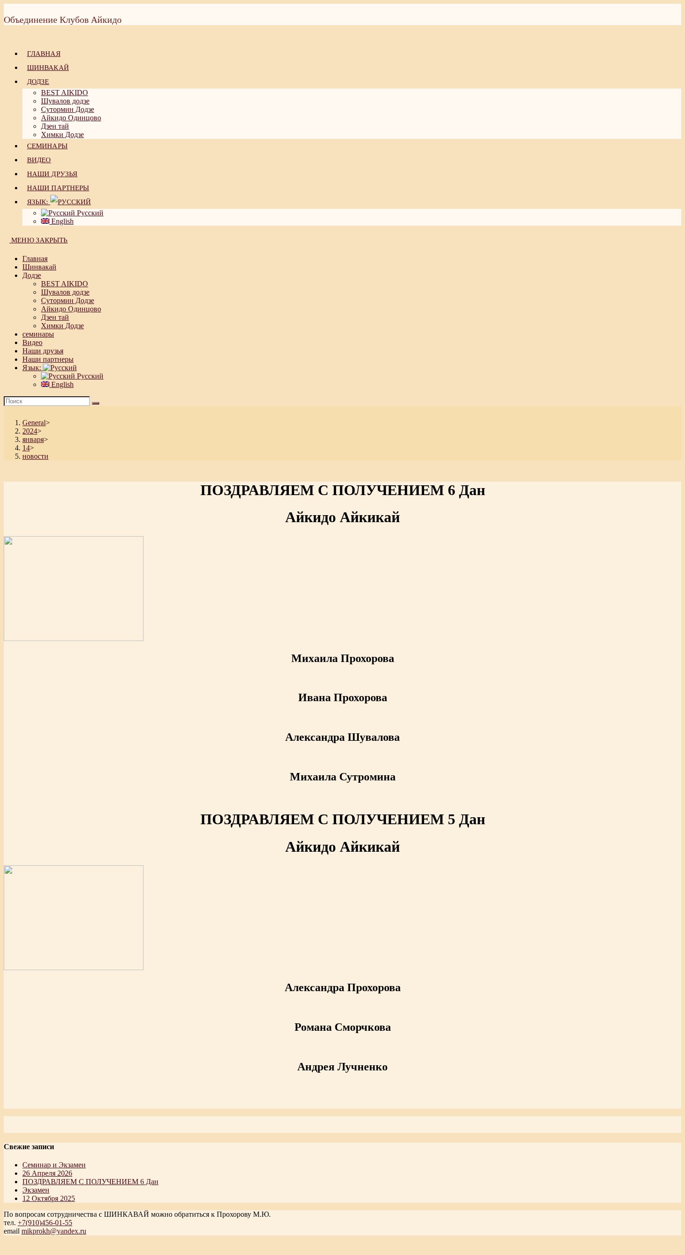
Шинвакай (39, 267)
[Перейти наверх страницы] (6, 1247)
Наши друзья (42, 351)
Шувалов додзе (65, 292)
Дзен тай (55, 317)
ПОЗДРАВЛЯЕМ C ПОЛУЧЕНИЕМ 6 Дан (90, 1182)
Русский (89, 376)
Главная (35, 258)
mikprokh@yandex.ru (53, 1231)
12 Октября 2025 (48, 1198)
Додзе (31, 275)
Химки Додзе (62, 326)
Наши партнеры (48, 359)
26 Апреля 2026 (47, 1173)
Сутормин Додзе (67, 300)
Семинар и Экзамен (54, 1165)
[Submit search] (95, 403)
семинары (38, 334)
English (61, 384)
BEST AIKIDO (64, 284)
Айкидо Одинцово (71, 309)
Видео (32, 342)
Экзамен (35, 1190)
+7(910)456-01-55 (45, 1223)
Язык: (32, 368)
